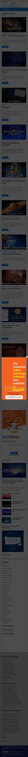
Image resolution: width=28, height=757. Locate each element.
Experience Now (14, 397)
